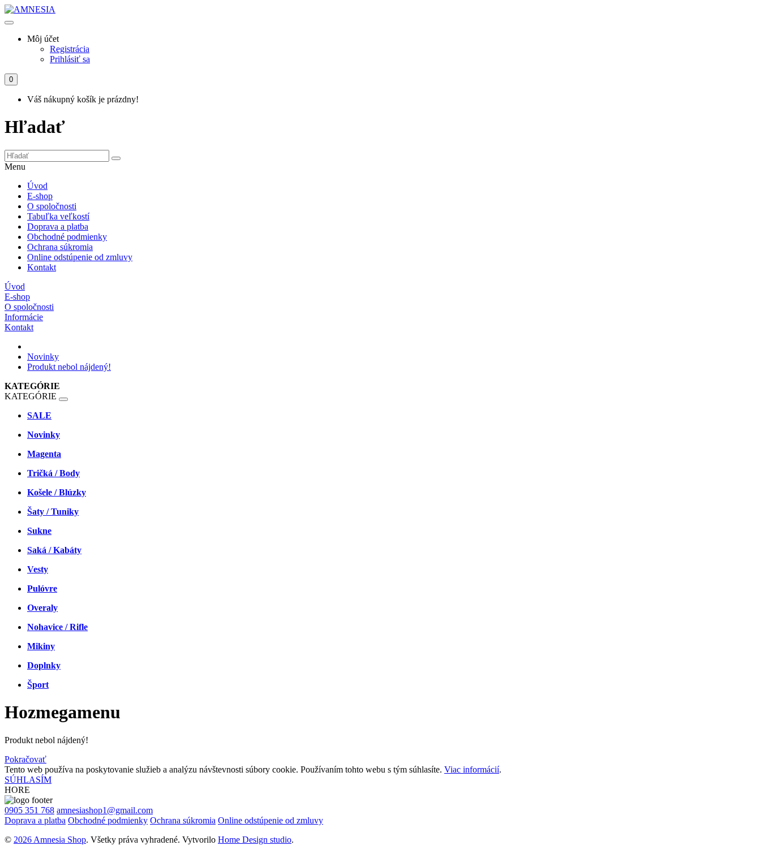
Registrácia (69, 49)
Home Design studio (254, 839)
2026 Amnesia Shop (50, 839)
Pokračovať (25, 759)
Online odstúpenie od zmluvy (79, 257)
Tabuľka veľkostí (58, 216)
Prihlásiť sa (70, 59)
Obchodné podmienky (67, 236)
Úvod (37, 186)
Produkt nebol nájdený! (69, 367)
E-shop (40, 196)
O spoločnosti (51, 206)
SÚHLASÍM (28, 779)
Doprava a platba (57, 226)
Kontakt (41, 267)
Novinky (43, 356)
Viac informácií (471, 769)
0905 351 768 (29, 810)
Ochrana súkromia (60, 247)
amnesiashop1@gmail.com (105, 810)
